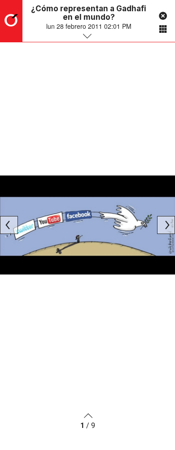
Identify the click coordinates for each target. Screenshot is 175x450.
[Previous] (9, 225)
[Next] (166, 225)
